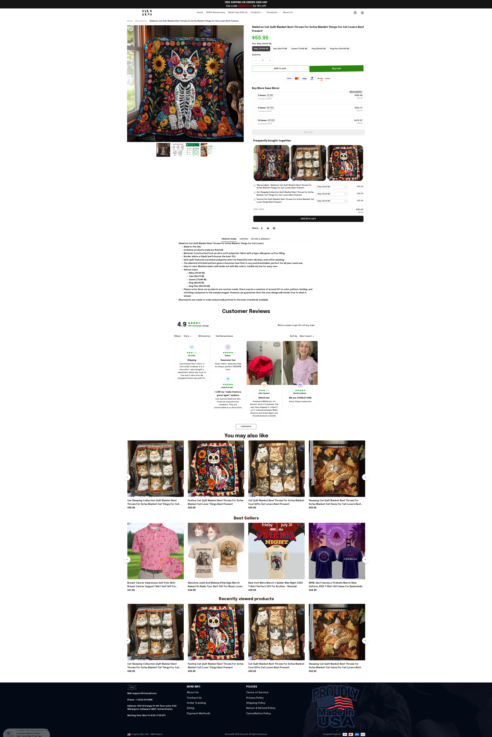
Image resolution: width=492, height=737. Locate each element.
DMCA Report (157, 734)
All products (141, 21)
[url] (142, 693)
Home (129, 21)
